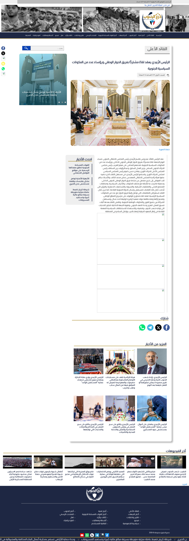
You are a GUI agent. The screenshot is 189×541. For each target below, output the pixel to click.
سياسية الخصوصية (131, 523)
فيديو (57, 35)
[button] (65, 102)
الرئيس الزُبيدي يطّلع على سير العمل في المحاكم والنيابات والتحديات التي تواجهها (90, 427)
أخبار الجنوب (132, 35)
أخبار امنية (141, 35)
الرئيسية (158, 35)
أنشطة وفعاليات (47, 35)
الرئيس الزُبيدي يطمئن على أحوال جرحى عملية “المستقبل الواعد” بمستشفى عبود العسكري (152, 427)
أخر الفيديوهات (176, 451)
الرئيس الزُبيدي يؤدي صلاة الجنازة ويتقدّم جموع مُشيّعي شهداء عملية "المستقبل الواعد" (89, 380)
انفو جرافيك (36, 35)
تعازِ (62, 35)
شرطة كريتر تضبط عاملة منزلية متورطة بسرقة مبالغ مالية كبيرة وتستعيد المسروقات (80, 194)
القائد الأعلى (150, 35)
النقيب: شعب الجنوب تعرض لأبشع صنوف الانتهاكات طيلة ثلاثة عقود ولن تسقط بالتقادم (172, 474)
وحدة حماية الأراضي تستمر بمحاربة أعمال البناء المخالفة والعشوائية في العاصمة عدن (54, 539)
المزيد (184, 484)
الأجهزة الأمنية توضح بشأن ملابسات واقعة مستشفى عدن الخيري (79, 181)
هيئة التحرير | (156, 5)
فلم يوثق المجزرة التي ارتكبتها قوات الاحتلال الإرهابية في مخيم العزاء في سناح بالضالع (79, 474)
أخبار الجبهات (123, 35)
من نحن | (166, 5)
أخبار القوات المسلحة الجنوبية (107, 35)
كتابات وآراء (68, 35)
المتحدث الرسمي (91, 35)
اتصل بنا (148, 5)
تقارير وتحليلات (79, 35)
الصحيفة (28, 35)
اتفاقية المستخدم (99, 523)
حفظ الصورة (164, 149)
